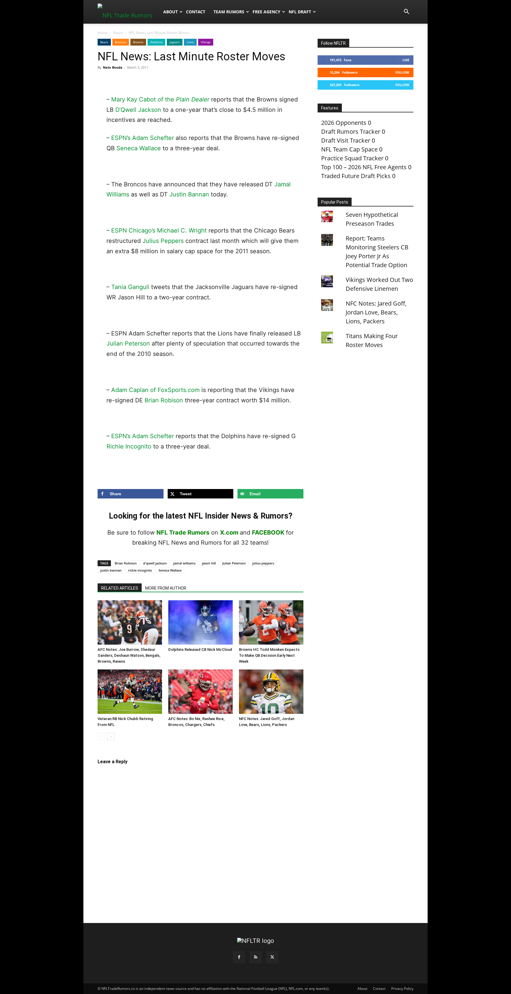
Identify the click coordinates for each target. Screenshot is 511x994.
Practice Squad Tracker (352, 158)
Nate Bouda (112, 67)
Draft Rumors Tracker (350, 131)
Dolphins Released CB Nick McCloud (200, 649)
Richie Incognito (128, 446)
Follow (402, 72)
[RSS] (255, 957)
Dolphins (156, 42)
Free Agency (266, 11)
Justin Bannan (189, 194)
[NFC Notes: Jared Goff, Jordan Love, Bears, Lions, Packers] (271, 691)
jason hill (209, 563)
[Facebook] (239, 957)
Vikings (206, 42)
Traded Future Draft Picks (356, 176)
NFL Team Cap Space (349, 149)
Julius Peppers (163, 240)
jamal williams (184, 563)
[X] (272, 957)
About (170, 11)
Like (405, 60)
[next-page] (110, 736)
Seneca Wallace (139, 148)
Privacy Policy (402, 988)
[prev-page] (101, 736)
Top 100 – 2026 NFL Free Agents (364, 167)
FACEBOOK (268, 532)
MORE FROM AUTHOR (165, 588)
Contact (195, 11)
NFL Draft (300, 11)
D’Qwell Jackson (138, 109)
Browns (138, 42)
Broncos (120, 42)
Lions (190, 42)
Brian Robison (164, 400)
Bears (118, 32)
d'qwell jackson (155, 563)
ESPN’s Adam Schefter (142, 137)
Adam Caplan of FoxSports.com (155, 389)
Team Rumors (229, 11)
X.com (229, 532)
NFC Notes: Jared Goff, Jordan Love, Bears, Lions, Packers (376, 312)
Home (103, 32)
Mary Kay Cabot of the (160, 99)
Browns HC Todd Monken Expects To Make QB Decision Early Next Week (269, 655)
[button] (406, 12)
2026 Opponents (343, 123)
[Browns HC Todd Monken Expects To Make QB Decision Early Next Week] (271, 622)
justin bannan (111, 570)
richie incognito (140, 570)
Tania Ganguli (130, 287)
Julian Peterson (128, 343)
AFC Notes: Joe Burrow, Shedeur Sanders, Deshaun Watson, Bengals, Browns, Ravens (129, 655)
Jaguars (174, 42)
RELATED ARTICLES (119, 588)
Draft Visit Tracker (345, 140)
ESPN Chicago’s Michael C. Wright (159, 230)
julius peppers (263, 563)
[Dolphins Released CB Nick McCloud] (200, 622)
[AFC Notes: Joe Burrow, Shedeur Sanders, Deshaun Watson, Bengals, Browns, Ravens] (130, 622)
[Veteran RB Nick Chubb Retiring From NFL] (130, 691)
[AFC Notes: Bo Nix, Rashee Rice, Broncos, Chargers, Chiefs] (200, 691)
